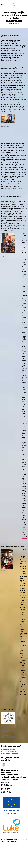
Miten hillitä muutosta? (8, 749)
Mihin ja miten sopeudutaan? (9, 751)
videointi (4, 190)
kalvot (18, 188)
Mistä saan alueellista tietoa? (9, 753)
